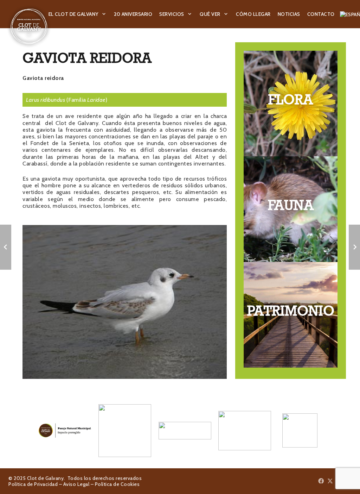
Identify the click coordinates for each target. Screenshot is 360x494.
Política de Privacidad (33, 484)
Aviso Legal (76, 484)
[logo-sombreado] (29, 26)
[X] (330, 481)
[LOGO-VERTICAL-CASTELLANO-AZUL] (120, 430)
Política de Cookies (117, 484)
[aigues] (180, 430)
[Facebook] (321, 481)
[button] (104, 14)
